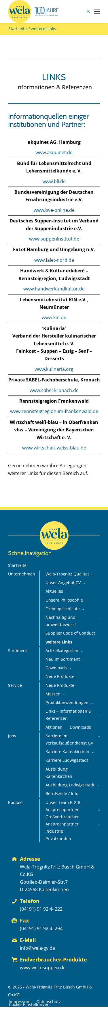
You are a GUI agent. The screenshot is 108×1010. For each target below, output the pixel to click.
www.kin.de (54, 317)
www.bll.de (54, 181)
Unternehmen (21, 574)
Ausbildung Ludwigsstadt (70, 785)
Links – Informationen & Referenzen (68, 715)
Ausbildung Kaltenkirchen (59, 773)
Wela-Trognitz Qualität (67, 574)
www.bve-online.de (54, 210)
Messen (53, 694)
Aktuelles (54, 591)
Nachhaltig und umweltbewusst (61, 621)
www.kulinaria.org (54, 369)
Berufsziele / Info (62, 793)
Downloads (56, 667)
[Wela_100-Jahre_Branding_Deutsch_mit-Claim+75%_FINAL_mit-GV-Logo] (45, 11)
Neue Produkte (60, 676)
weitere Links (59, 642)
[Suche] (85, 11)
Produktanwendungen (67, 702)
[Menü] (97, 11)
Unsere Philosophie (64, 600)
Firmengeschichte (63, 608)
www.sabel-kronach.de (54, 390)
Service (15, 685)
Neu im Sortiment (63, 659)
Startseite (17, 565)
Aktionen (54, 727)
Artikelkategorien (62, 650)
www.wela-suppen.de (43, 967)
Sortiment (17, 650)
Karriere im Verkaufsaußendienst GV (69, 739)
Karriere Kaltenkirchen (67, 751)
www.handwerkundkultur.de (54, 289)
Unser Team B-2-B (63, 802)
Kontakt (15, 802)
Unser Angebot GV (63, 582)
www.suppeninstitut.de (54, 239)
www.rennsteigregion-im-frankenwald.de (54, 411)
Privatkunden (58, 838)
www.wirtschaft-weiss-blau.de (54, 448)
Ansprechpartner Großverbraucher (62, 813)
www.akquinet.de (54, 152)
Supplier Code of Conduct (70, 633)
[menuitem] (85, 11)
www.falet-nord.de (54, 260)
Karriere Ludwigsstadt (67, 760)
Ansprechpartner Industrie (62, 827)
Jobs (12, 735)
